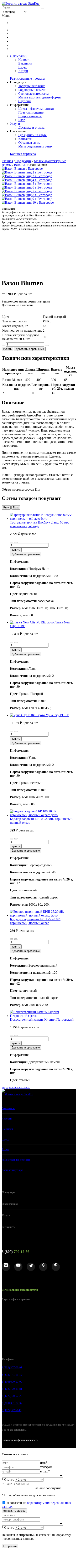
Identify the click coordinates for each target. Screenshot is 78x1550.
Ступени (24, 101)
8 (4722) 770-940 (11, 1410)
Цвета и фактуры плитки (36, 108)
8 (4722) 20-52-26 (12, 1395)
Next (16, 507)
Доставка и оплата (31, 127)
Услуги (15, 123)
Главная (7, 161)
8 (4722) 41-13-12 (12, 1374)
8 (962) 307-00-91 (12, 1367)
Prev (6, 507)
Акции (23, 71)
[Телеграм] (31, 1267)
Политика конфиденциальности (20, 1439)
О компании (18, 56)
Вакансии (25, 63)
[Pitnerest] (56, 1267)
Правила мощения (31, 112)
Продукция (23, 161)
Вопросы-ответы (30, 116)
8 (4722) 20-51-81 (12, 1388)
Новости (24, 59)
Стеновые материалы (33, 93)
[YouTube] (18, 1267)
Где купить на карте (32, 135)
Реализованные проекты (27, 78)
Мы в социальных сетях (35, 146)
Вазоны (19, 165)
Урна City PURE (57, 715)
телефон (46, 1467)
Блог (21, 120)
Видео (22, 67)
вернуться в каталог (16, 1087)
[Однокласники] (43, 1267)
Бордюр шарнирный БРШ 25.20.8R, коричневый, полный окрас (35, 921)
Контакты (25, 139)
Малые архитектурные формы (39, 97)
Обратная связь (29, 142)
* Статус (8, 1479)
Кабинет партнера (23, 154)
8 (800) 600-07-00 (12, 1381)
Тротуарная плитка (31, 86)
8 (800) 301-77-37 (12, 1403)
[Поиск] (42, 8)
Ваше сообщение (49, 1488)
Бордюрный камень (32, 90)
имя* (43, 1462)
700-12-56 (15, 1252)
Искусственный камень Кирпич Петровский (42, 1019)
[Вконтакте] (6, 1267)
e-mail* (45, 1471)
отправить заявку (14, 1510)
